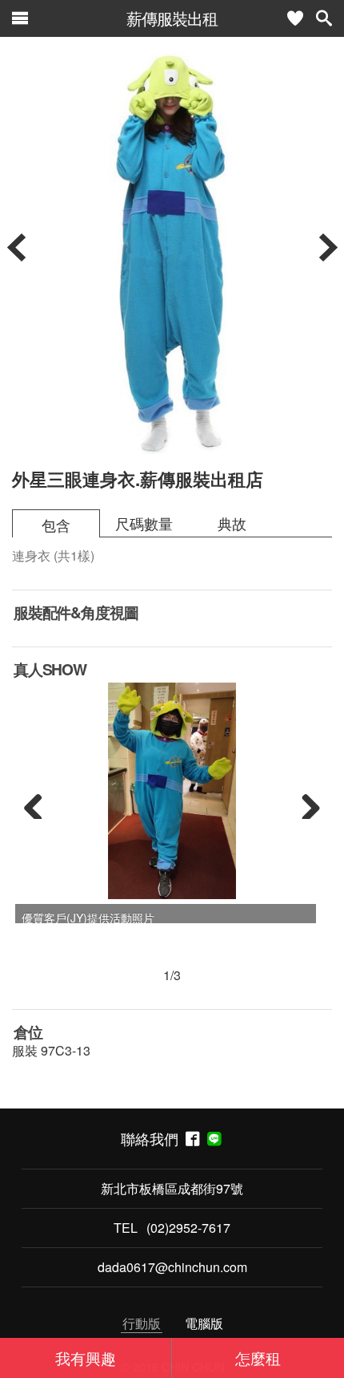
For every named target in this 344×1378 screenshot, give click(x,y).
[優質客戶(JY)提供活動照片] (172, 791)
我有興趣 (85, 1357)
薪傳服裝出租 (172, 18)
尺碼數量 (144, 523)
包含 (56, 525)
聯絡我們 (153, 1139)
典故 (232, 523)
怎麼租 (258, 1357)
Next (305, 803)
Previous (39, 803)
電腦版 (204, 1323)
